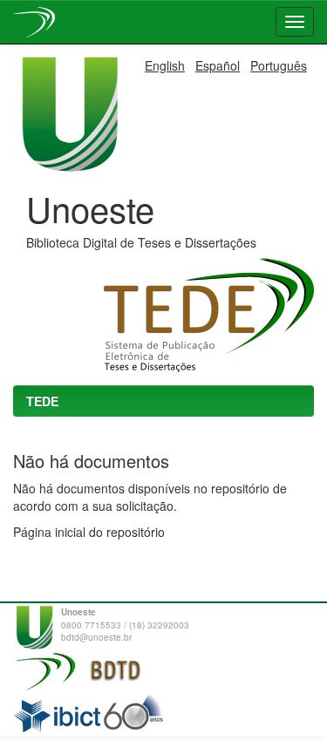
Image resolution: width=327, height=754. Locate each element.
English (165, 65)
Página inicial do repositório (89, 531)
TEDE (42, 401)
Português (278, 65)
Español (217, 65)
